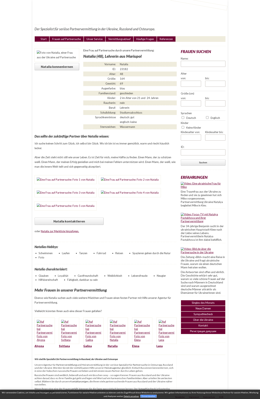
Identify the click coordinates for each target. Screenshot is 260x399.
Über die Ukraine (203, 319)
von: (183, 78)
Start (44, 39)
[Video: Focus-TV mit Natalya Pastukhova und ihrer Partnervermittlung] (203, 221)
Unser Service (95, 39)
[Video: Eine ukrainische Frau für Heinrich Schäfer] (203, 187)
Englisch (215, 117)
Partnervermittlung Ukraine (99, 12)
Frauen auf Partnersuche (66, 39)
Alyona (39, 346)
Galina (87, 346)
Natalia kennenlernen (57, 66)
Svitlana (64, 346)
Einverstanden (148, 396)
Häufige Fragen (145, 39)
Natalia (113, 346)
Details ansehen (131, 396)
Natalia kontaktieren (69, 221)
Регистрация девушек (203, 331)
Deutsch (191, 117)
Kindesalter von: (190, 132)
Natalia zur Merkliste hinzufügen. (60, 231)
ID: (182, 147)
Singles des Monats (203, 302)
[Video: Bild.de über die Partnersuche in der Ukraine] (203, 252)
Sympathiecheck (203, 314)
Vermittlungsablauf (119, 39)
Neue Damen (203, 308)
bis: (207, 78)
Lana (159, 346)
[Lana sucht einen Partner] (166, 340)
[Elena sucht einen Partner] (142, 340)
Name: (184, 58)
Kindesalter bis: (214, 132)
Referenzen (166, 39)
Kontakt (203, 325)
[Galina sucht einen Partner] (93, 340)
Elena (135, 346)
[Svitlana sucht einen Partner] (69, 340)
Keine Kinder (193, 127)
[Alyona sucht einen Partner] (45, 340)
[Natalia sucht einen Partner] (118, 340)
